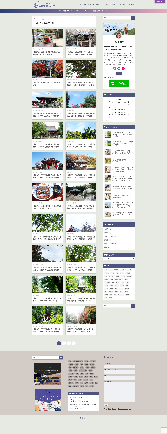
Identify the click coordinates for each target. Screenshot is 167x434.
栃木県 (111, 288)
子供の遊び (107, 282)
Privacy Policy (112, 409)
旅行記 (98, 4)
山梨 (123, 282)
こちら (113, 64)
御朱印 (116, 285)
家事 (113, 282)
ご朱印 (107, 229)
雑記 (124, 4)
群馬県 (126, 291)
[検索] (133, 18)
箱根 (121, 291)
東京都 (106, 288)
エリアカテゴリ (106, 4)
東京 (127, 285)
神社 (106, 291)
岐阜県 (106, 285)
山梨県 (127, 282)
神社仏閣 (111, 291)
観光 (111, 294)
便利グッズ (111, 276)
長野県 (127, 294)
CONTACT (131, 4)
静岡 (106, 298)
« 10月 (106, 120)
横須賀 (121, 288)
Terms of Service (123, 409)
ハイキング (128, 270)
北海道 (106, 279)
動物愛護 (129, 276)
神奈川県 (127, 288)
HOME (80, 4)
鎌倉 (115, 294)
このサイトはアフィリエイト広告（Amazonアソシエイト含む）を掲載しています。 (83, 11)
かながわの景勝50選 (113, 270)
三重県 (112, 273)
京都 (117, 273)
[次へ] (74, 343)
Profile (119, 73)
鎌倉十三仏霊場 (110, 243)
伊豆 (106, 276)
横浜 (116, 288)
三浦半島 (107, 273)
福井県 (116, 291)
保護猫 (107, 232)
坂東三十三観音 (110, 236)
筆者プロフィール (89, 4)
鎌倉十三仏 (121, 294)
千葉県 (111, 279)
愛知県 (122, 285)
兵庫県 (123, 276)
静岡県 (110, 298)
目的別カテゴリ (117, 4)
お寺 (106, 270)
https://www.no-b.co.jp (76, 408)
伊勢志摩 (128, 273)
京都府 (122, 273)
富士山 (117, 282)
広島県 (111, 285)
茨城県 (106, 294)
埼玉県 (126, 279)
